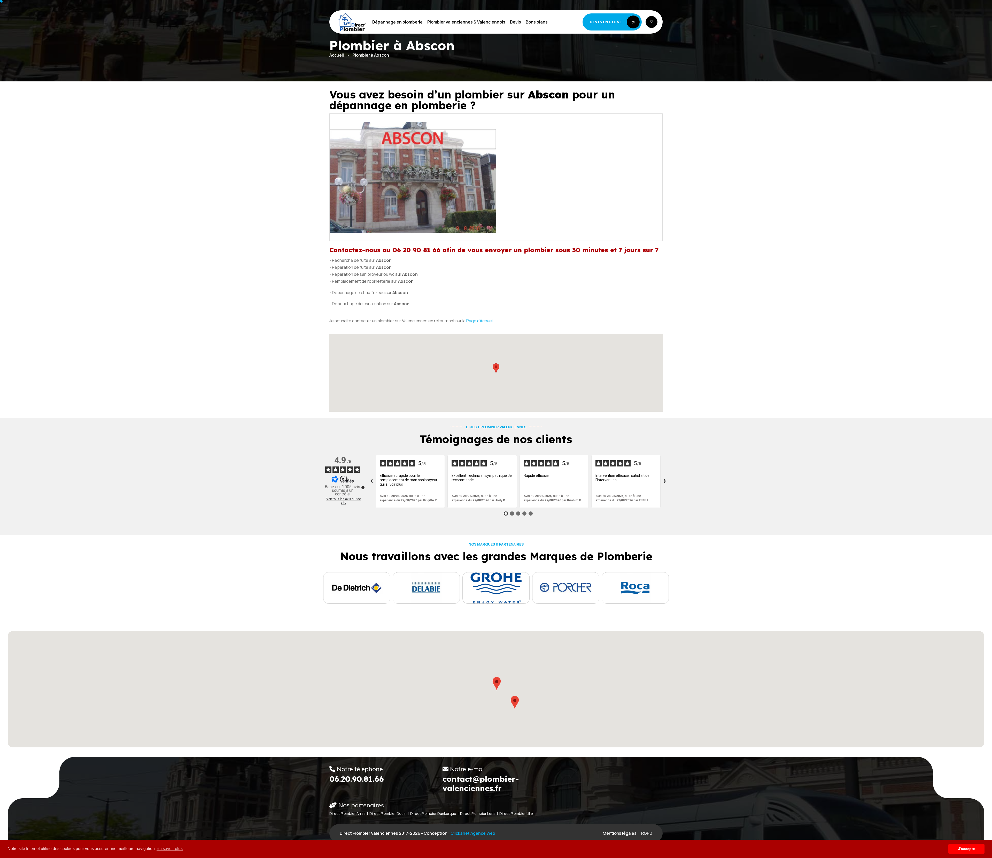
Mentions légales (620, 833)
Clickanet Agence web (473, 833)
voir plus (396, 484)
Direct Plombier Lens (477, 813)
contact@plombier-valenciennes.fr (481, 783)
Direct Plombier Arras (347, 813)
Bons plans (537, 22)
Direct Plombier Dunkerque (433, 813)
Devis (515, 22)
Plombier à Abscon (370, 55)
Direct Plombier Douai (387, 813)
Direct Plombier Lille (516, 813)
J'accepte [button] (966, 849)
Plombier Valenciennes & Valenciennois (466, 22)
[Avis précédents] (371, 481)
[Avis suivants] (664, 481)
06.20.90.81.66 (356, 779)
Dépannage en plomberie (397, 22)
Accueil (336, 55)
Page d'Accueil (479, 321)
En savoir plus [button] (170, 848)
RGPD (646, 833)
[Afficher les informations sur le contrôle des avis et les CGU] (363, 488)
